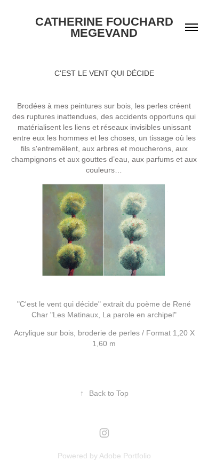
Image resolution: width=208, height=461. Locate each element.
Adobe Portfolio (125, 455)
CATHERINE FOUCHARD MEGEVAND (106, 27)
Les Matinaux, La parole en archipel (113, 314)
